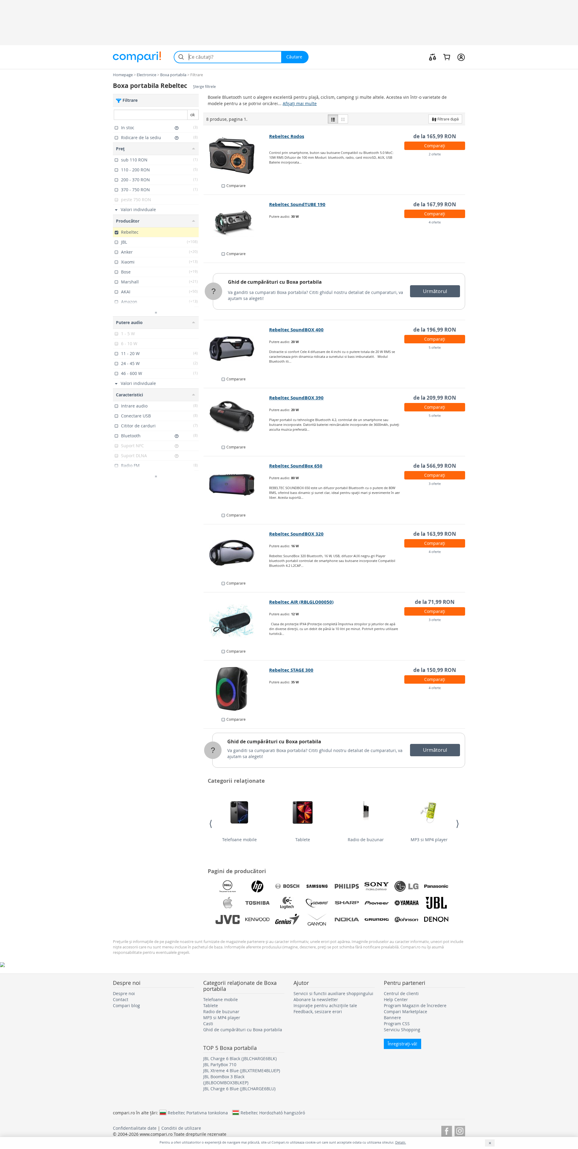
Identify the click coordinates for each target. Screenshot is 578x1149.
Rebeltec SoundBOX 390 (296, 398)
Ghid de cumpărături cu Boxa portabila (275, 282)
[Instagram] (460, 1130)
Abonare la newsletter (316, 999)
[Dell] (228, 886)
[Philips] (347, 886)
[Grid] (343, 118)
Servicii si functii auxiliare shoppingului (333, 993)
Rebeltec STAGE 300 (291, 670)
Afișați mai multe (300, 103)
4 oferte (435, 222)
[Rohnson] (406, 919)
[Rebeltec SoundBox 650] (236, 484)
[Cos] (446, 57)
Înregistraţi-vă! (402, 1044)
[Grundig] (377, 919)
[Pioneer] (377, 903)
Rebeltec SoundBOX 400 (296, 329)
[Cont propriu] (461, 57)
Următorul (435, 291)
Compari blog (126, 1005)
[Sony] (377, 886)
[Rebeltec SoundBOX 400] (236, 348)
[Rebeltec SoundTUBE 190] (236, 223)
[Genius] (287, 919)
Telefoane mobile (239, 839)
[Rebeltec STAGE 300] (236, 689)
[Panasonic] (436, 886)
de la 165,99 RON (434, 136)
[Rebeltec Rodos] (236, 155)
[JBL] (436, 903)
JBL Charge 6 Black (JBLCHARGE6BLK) (240, 1058)
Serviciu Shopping (402, 1029)
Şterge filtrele (204, 86)
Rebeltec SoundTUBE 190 (297, 204)
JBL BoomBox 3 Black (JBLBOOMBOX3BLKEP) (225, 1079)
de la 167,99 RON (434, 204)
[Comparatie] (432, 57)
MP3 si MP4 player (429, 839)
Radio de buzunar (366, 839)
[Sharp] (347, 903)
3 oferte (435, 483)
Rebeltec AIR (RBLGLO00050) (301, 602)
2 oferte (435, 154)
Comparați (434, 145)
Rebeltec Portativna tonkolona (198, 1112)
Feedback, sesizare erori (318, 1011)
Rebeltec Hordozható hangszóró (273, 1112)
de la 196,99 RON (434, 329)
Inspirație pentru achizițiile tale (325, 1005)
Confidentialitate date (135, 1128)
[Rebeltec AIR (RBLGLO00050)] (236, 621)
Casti (208, 1023)
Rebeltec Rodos (286, 136)
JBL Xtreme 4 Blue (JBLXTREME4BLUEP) (241, 1070)
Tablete (302, 839)
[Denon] (436, 919)
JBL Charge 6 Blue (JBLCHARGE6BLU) (239, 1088)
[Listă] (333, 118)
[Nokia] (347, 919)
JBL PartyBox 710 (219, 1064)
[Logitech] (287, 903)
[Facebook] (446, 1130)
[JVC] (228, 919)
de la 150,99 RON (434, 670)
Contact (120, 999)
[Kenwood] (257, 919)
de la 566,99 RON (434, 465)
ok (192, 114)
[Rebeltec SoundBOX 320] (236, 553)
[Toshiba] (257, 903)
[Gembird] (317, 903)
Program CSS (397, 1023)
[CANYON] (317, 919)
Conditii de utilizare (181, 1128)
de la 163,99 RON (434, 533)
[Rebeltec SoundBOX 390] (236, 416)
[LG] (406, 886)
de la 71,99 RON (435, 601)
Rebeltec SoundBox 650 (295, 466)
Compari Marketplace (405, 1011)
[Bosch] (287, 886)
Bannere (392, 1017)
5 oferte (435, 347)
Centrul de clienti (401, 993)
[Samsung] (317, 886)
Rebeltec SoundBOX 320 (296, 534)
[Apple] (228, 903)
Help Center (396, 999)
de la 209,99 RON (434, 397)
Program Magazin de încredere (415, 1005)
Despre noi (124, 993)
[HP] (257, 886)
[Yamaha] (406, 903)
